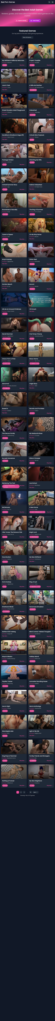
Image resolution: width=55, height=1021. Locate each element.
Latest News (35, 20)
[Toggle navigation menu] (52, 2)
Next (35, 792)
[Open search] (49, 2)
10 (30, 792)
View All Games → (27, 37)
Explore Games (22, 20)
